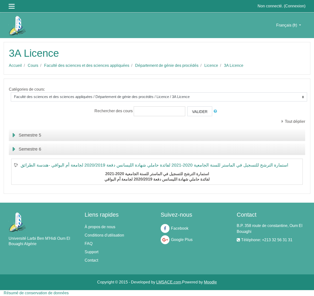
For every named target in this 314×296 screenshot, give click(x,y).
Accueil (15, 65)
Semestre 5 (30, 135)
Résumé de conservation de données (36, 293)
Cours (33, 65)
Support (91, 252)
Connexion (294, 6)
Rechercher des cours (113, 111)
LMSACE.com (168, 282)
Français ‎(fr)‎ (287, 25)
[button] (216, 111)
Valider (200, 112)
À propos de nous (100, 227)
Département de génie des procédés (166, 65)
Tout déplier (295, 121)
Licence (211, 65)
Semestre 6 (30, 149)
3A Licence (233, 65)
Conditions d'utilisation (104, 235)
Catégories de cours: (27, 89)
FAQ (88, 243)
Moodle (210, 282)
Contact (91, 260)
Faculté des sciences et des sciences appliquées (86, 65)
